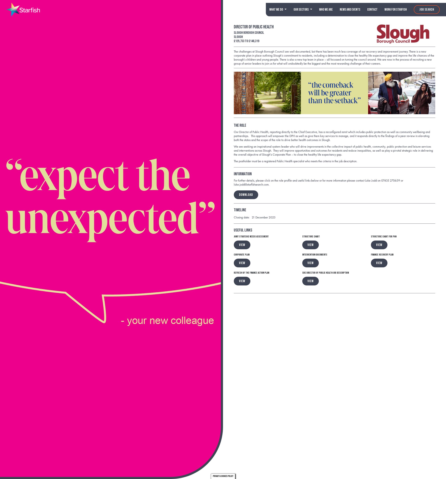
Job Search (426, 9)
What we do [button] (276, 9)
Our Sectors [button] (301, 9)
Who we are (326, 9)
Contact (372, 9)
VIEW (242, 245)
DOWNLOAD (246, 195)
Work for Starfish (396, 9)
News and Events (350, 9)
